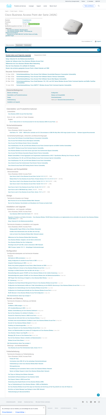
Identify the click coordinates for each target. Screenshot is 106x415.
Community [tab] (27, 45)
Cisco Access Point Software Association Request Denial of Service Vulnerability (28, 153)
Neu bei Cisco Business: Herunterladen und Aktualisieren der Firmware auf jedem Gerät (30, 203)
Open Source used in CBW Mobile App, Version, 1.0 (21, 189)
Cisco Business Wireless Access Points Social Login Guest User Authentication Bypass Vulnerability (33, 150)
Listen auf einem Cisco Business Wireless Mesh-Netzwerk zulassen (26, 234)
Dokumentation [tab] (10, 45)
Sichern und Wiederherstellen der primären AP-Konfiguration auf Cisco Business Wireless (30, 330)
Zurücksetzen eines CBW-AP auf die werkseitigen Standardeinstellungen (28, 361)
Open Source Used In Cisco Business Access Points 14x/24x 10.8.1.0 (27, 183)
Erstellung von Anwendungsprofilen (17, 325)
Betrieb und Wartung (12, 92)
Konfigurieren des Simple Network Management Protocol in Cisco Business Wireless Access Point (32, 283)
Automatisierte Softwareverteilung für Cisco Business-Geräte (23, 376)
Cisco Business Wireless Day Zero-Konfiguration (20, 242)
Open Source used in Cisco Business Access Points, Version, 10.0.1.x (25, 192)
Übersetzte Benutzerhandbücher (66, 99)
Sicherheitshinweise (56, 97)
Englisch (99, 41)
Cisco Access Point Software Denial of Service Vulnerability (23, 143)
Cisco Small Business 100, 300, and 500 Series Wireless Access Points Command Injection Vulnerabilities (34, 158)
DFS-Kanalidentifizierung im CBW (16, 308)
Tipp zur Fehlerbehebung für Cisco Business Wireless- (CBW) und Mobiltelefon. (28, 384)
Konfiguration (54, 92)
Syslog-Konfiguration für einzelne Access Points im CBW (22, 260)
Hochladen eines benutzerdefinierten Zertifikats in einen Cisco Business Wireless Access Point (32, 320)
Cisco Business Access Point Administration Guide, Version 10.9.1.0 (25, 347)
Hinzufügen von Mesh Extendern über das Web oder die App (23, 270)
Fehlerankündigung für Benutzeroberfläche (19, 391)
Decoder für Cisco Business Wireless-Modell (19, 323)
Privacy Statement (7, 412)
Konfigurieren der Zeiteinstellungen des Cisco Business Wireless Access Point (27, 287)
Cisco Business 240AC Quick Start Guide (20, 213)
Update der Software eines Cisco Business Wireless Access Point (24, 61)
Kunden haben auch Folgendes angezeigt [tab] (18, 55)
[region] (23, 410)
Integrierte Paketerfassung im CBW (17, 263)
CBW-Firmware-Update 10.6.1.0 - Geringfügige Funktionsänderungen (26, 247)
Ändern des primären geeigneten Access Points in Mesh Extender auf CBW (27, 68)
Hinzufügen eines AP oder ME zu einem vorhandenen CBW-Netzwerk (25, 244)
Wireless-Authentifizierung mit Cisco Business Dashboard (22, 310)
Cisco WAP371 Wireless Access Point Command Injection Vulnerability (26, 148)
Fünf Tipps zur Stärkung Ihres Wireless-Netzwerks (20, 374)
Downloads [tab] (19, 45)
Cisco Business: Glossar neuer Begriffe (18, 333)
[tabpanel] (53, 63)
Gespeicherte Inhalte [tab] (40, 55)
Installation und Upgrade (13, 102)
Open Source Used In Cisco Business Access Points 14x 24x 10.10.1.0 (27, 176)
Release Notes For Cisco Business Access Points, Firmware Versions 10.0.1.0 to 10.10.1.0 (32, 178)
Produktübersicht (27, 20)
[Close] (43, 407)
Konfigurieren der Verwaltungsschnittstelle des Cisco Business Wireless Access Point (29, 290)
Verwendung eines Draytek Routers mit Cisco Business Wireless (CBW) (26, 381)
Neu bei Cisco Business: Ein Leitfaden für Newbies (20, 66)
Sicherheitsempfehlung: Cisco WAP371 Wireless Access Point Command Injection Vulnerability (43, 85)
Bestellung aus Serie (34, 24)
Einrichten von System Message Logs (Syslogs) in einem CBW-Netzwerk (26, 389)
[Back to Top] (98, 395)
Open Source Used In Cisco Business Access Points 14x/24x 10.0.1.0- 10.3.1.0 (30, 181)
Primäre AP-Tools (14, 358)
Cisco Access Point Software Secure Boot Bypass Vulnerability (24, 140)
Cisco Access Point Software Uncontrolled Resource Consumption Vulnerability (28, 138)
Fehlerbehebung (11, 99)
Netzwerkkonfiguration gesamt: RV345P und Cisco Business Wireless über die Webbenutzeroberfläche (34, 275)
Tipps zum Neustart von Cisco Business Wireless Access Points (24, 328)
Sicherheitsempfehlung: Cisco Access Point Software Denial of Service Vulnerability (40, 76)
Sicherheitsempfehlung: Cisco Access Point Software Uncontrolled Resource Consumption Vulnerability (46, 74)
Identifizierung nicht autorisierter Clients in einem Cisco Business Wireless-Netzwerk (31, 368)
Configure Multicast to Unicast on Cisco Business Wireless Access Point (26, 268)
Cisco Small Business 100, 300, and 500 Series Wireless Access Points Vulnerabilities (29, 160)
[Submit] (98, 50)
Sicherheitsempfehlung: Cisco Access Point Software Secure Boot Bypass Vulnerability (41, 79)
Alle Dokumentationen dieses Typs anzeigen (18, 295)
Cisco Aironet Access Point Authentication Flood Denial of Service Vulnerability (28, 163)
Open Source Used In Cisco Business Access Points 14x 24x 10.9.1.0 (25, 187)
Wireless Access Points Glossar (16, 340)
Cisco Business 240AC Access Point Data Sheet (20, 114)
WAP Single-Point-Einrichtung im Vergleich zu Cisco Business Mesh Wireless (27, 278)
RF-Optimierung (12, 280)
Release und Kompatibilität (58, 95)
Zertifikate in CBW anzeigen (15, 305)
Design (9, 97)
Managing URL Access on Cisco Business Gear (20, 335)
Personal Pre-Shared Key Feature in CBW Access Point (22, 315)
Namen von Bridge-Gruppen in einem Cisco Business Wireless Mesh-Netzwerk (29, 371)
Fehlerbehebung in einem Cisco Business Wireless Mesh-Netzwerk (26, 363)
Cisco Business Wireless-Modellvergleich (17, 30)
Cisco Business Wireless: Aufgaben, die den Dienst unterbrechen (24, 239)
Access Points (26, 22)
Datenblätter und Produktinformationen (17, 95)
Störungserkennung (15, 366)
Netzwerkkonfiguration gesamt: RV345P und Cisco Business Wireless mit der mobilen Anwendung (33, 273)
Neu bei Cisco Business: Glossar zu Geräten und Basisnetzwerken (24, 338)
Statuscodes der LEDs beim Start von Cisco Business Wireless (24, 318)
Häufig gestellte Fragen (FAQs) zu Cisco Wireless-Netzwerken (25, 229)
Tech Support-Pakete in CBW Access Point (19, 379)
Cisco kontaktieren (86, 41)
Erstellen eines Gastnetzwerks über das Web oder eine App (25, 231)
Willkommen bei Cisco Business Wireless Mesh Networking (23, 63)
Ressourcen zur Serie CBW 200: (15, 34)
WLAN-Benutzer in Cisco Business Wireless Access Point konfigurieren (26, 292)
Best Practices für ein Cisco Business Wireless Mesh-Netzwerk (24, 200)
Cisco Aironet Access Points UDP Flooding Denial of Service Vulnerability (26, 165)
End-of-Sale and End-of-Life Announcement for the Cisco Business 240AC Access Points (33, 121)
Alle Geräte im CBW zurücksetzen (16, 258)
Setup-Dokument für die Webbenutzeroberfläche (20, 59)
